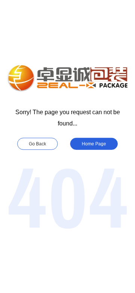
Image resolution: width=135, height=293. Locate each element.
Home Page (94, 143)
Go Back (37, 143)
